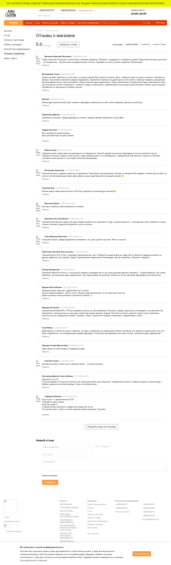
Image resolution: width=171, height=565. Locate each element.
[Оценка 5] (79, 475)
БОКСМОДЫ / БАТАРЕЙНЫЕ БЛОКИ (69, 515)
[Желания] (158, 13)
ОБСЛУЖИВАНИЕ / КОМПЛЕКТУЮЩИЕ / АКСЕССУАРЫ (68, 528)
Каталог (29, 23)
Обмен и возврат (68, 23)
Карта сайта (10, 58)
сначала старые (159, 44)
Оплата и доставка (50, 23)
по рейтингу (145, 44)
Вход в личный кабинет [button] (97, 504)
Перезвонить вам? (86, 10)
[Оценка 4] (74, 475)
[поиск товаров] (121, 15)
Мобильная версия (13, 531)
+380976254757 (46, 10)
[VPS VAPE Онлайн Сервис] (10, 506)
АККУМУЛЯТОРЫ (67, 541)
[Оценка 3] (70, 475)
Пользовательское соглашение (33, 560)
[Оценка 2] (66, 475)
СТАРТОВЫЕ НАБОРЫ (69, 508)
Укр (144, 23)
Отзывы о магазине (110, 23)
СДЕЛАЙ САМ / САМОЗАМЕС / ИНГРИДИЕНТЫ (66, 535)
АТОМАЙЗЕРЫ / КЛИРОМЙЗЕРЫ (66, 521)
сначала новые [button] (132, 44)
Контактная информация (88, 23)
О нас (37, 23)
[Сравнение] (151, 13)
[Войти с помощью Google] (116, 446)
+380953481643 (68, 10)
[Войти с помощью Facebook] (111, 446)
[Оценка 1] (62, 475)
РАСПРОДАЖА (66, 504)
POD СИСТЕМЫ (66, 511)
